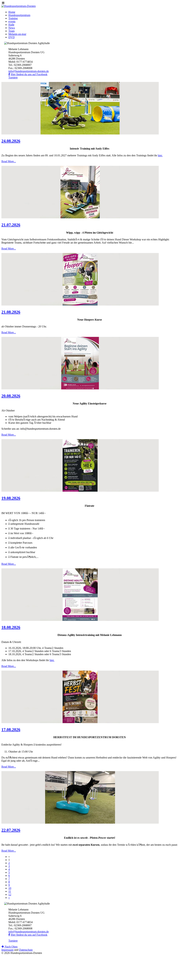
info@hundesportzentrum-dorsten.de (28, 71)
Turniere (13, 77)
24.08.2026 (10, 141)
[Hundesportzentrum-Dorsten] (18, 6)
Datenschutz (26, 949)
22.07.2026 (10, 830)
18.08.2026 (10, 627)
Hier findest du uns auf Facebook (29, 74)
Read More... (8, 161)
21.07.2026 (10, 225)
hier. (160, 155)
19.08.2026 (10, 498)
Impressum (7, 949)
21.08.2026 (10, 312)
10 (9, 888)
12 (9, 894)
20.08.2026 (10, 396)
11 (9, 891)
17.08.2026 (10, 729)
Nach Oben (10, 946)
